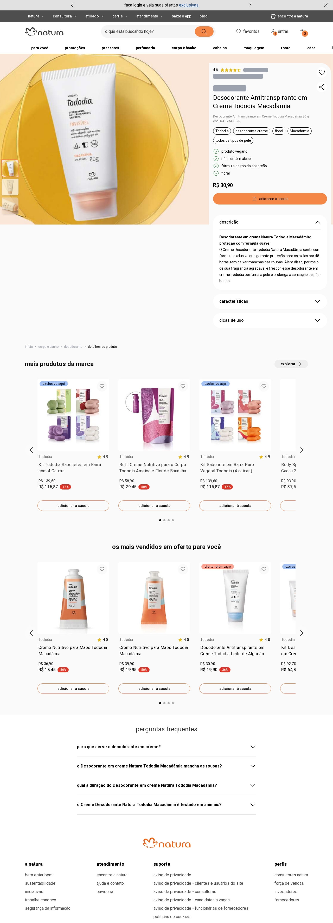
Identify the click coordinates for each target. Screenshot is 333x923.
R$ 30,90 (223, 185)
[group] (161, 5)
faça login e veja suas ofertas (151, 5)
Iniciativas (34, 891)
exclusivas (188, 5)
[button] (322, 72)
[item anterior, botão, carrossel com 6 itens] (72, 5)
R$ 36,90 (46, 664)
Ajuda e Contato (110, 883)
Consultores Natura (291, 874)
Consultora (62, 16)
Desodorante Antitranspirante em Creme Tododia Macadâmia (260, 102)
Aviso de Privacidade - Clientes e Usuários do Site (198, 883)
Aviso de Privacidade (172, 874)
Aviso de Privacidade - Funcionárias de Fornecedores (200, 908)
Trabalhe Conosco (40, 899)
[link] (73, 469)
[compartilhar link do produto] (322, 87)
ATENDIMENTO (110, 864)
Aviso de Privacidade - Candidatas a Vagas (191, 899)
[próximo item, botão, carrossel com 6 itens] (250, 5)
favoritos (251, 31)
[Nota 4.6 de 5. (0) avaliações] (255, 70)
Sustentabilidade (40, 883)
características (233, 301)
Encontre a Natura (293, 16)
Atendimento (147, 16)
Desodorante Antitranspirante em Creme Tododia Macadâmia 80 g (261, 116)
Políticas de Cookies (171, 916)
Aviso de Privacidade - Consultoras (184, 891)
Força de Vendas (289, 883)
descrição (229, 222)
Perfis (117, 16)
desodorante (73, 347)
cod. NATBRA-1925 (226, 121)
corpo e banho (48, 347)
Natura (33, 16)
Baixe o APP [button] (181, 16)
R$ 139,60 (47, 481)
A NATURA (34, 864)
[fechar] (326, 5)
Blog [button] (203, 16)
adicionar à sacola (73, 506)
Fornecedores (286, 899)
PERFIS (280, 864)
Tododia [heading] (45, 457)
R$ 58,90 (126, 481)
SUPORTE (161, 864)
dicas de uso (231, 320)
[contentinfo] (102, 457)
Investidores (285, 891)
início (29, 347)
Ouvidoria (105, 891)
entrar (282, 32)
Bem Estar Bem (39, 874)
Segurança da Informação (48, 908)
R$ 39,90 (126, 664)
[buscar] (204, 31)
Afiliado (92, 16)
